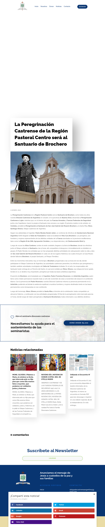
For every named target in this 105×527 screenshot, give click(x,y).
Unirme (52, 458)
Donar (51, 6)
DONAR (82, 7)
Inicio (36, 6)
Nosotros (44, 6)
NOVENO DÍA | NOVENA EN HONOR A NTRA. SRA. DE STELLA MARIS (52, 377)
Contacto (67, 6)
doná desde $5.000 (79, 323)
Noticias (59, 6)
